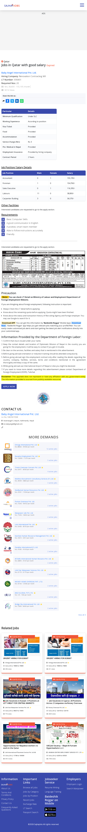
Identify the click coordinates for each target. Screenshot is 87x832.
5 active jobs (52, 460)
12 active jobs (52, 449)
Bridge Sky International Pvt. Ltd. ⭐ (28, 604)
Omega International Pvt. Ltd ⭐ (27, 445)
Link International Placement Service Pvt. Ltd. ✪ (20, 752)
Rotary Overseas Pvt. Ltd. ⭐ (57, 707)
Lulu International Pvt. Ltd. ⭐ (26, 524)
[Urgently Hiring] (22, 646)
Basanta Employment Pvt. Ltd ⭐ (27, 456)
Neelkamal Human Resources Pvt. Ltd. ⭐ (30, 490)
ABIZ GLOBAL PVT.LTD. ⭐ (25, 593)
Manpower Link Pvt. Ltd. (24, 513)
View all (81, 615)
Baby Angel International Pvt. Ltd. (18, 72)
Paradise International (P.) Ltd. (26, 547)
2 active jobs (52, 505)
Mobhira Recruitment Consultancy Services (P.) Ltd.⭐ (35, 479)
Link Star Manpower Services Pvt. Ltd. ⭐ (30, 570)
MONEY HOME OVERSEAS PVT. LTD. (29, 582)
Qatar (7, 61)
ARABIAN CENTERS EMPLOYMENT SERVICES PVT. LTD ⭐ (66, 752)
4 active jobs (52, 471)
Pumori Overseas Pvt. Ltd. (25, 501)
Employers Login (74, 784)
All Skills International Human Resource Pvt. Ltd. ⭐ (34, 559)
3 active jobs (52, 483)
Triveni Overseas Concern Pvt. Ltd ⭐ (29, 467)
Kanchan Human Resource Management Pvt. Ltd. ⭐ (35, 536)
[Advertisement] (43, 32)
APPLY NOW (9, 386)
